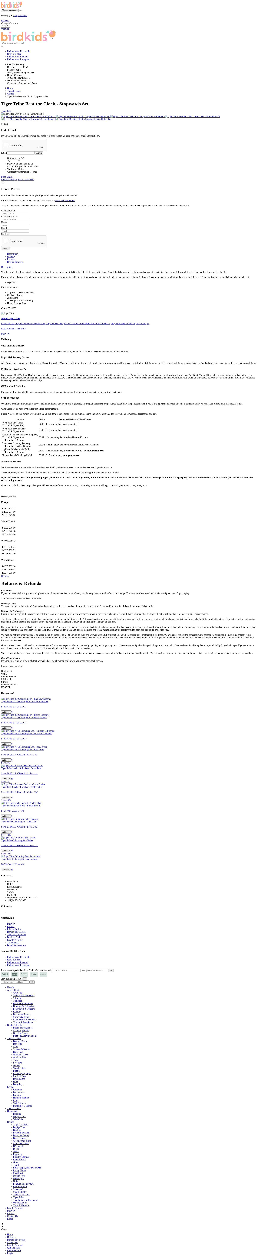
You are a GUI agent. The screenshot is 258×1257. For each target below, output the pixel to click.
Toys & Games (14, 1038)
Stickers (17, 998)
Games (16, 1065)
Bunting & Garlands (22, 1105)
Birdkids (17, 1114)
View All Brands (21, 1205)
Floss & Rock (19, 1159)
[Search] (20, 10)
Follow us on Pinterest (17, 56)
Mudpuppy (18, 1178)
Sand (15, 1046)
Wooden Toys (19, 1068)
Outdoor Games (20, 1054)
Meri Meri (18, 1173)
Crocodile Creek (21, 1143)
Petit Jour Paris (20, 1186)
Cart (15, 15)
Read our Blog (14, 54)
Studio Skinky (20, 1192)
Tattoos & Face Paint (23, 1022)
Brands (10, 1122)
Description (12, 254)
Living (10, 1087)
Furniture (17, 1089)
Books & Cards (14, 1025)
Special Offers (14, 1108)
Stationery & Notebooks (24, 1019)
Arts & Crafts (13, 990)
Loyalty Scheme (15, 940)
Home (10, 1234)
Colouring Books (21, 1030)
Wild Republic (20, 1202)
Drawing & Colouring (23, 1006)
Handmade (12, 1111)
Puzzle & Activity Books (25, 1035)
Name (4, 222)
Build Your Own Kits (23, 1003)
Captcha (5, 234)
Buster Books (19, 1138)
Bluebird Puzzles (21, 1132)
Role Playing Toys (22, 1073)
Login (10, 1219)
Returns (10, 259)
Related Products (15, 262)
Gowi (16, 1162)
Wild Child (18, 1119)
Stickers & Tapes (21, 1017)
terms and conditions (65, 200)
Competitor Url (8, 210)
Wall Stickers (19, 1103)
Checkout (22, 15)
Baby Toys (18, 1084)
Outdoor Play (19, 1057)
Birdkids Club (13, 937)
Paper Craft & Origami (24, 1009)
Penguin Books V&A (23, 1184)
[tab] (6, 267)
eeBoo (16, 1151)
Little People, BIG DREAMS (27, 1167)
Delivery (11, 256)
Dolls (15, 1081)
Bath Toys (18, 1052)
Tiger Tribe (6, 111)
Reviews (5, 20)
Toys (15, 1060)
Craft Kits (17, 992)
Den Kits (17, 1044)
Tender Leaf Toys (21, 1194)
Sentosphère (19, 1189)
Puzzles (16, 1070)
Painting (17, 1011)
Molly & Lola (19, 1116)
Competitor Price (9, 216)
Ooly (15, 1181)
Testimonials (13, 942)
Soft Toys (17, 1062)
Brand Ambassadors (16, 945)
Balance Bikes (20, 1041)
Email (4, 152)
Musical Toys (19, 1076)
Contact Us (12, 1216)
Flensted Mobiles (21, 1157)
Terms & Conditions (16, 934)
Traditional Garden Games (25, 1200)
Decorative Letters (21, 1014)
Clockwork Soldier (22, 1140)
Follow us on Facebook (18, 51)
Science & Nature (21, 1049)
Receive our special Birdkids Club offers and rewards (26, 970)
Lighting (17, 1095)
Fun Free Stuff (14, 1250)
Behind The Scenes (16, 932)
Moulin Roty (19, 1175)
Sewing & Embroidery (23, 995)
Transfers (17, 1000)
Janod (16, 1165)
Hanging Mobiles (21, 1097)
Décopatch (18, 1146)
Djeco (16, 1149)
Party (15, 1100)
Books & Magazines (22, 1027)
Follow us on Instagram (18, 59)
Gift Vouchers (13, 1248)
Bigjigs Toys (19, 1127)
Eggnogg (17, 1154)
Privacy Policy (14, 929)
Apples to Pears (20, 1124)
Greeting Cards (20, 1033)
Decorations (18, 1092)
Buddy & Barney (21, 1135)
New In (10, 987)
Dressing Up (19, 1079)
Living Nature (19, 1170)
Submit (5, 248)
